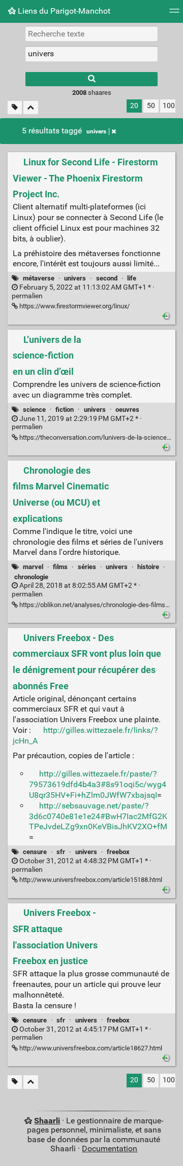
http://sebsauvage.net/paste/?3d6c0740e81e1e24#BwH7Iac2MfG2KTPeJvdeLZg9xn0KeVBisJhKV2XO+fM (98, 816)
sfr (60, 852)
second (106, 278)
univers (96, 131)
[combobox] (91, 53)
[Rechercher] (91, 79)
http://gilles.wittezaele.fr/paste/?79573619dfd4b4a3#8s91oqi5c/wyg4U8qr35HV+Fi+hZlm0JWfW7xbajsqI (97, 784)
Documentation (109, 1148)
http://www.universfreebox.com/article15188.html (90, 880)
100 (169, 105)
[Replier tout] (30, 108)
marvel (33, 567)
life (131, 278)
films (60, 567)
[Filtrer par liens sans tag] (15, 108)
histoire (148, 567)
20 (134, 105)
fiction (64, 409)
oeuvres (127, 409)
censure (35, 852)
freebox (118, 852)
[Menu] (174, 14)
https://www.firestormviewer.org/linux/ (74, 306)
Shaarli (47, 1120)
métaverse (38, 278)
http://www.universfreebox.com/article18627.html (90, 1048)
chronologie (31, 577)
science (34, 409)
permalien (83, 291)
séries (87, 567)
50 (151, 105)
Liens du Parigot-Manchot (63, 11)
